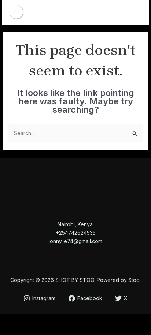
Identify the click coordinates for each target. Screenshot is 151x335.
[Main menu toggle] (134, 12)
